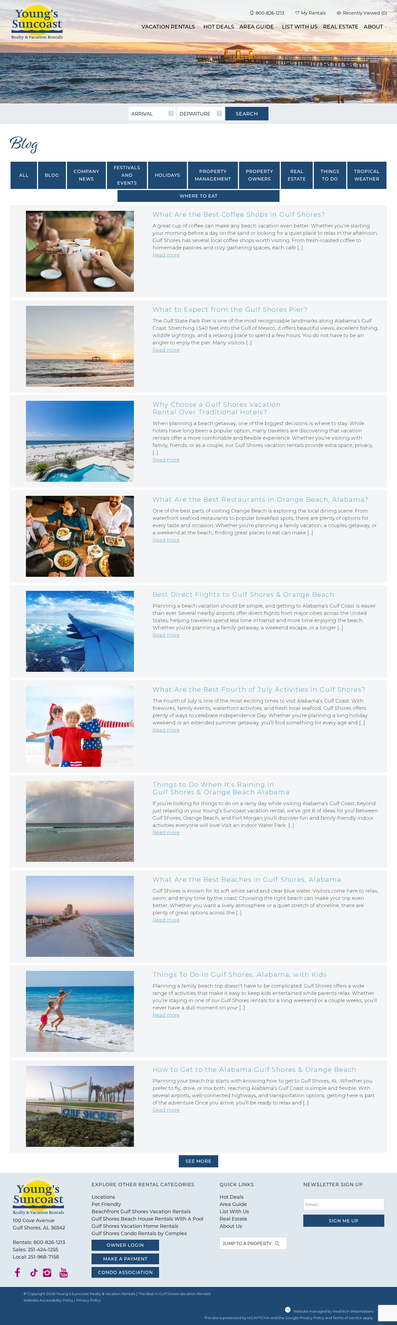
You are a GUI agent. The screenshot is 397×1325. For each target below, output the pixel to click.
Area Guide (257, 26)
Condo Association (125, 1272)
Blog (52, 175)
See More (198, 1161)
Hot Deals (218, 26)
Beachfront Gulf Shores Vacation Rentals (141, 1211)
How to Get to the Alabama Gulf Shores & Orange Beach (255, 1069)
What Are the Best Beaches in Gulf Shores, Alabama (247, 879)
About (373, 26)
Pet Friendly (106, 1204)
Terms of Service (347, 1318)
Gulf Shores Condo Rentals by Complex (139, 1233)
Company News (86, 175)
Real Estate (340, 26)
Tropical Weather (367, 175)
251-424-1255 (43, 1249)
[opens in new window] (21, 1274)
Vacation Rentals (168, 26)
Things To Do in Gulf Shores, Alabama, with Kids (240, 974)
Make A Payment (125, 1259)
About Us (231, 1226)
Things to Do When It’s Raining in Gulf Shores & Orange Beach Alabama (221, 788)
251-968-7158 (43, 1256)
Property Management (213, 175)
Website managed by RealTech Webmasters (333, 1311)
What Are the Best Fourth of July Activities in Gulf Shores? (259, 689)
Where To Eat (199, 196)
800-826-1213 (49, 1242)
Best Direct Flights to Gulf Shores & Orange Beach (244, 594)
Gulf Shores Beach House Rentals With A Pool (147, 1218)
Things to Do (330, 175)
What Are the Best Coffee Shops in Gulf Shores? (239, 214)
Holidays (167, 175)
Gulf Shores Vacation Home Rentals (135, 1226)
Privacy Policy (88, 1300)
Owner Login (125, 1245)
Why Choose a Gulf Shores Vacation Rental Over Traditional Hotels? (217, 408)
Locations (103, 1197)
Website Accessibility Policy (48, 1300)
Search (247, 113)
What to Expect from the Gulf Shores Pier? (230, 309)
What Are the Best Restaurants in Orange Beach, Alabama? (261, 499)
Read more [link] (166, 255)
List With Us (300, 26)
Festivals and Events (127, 175)
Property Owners (259, 175)
